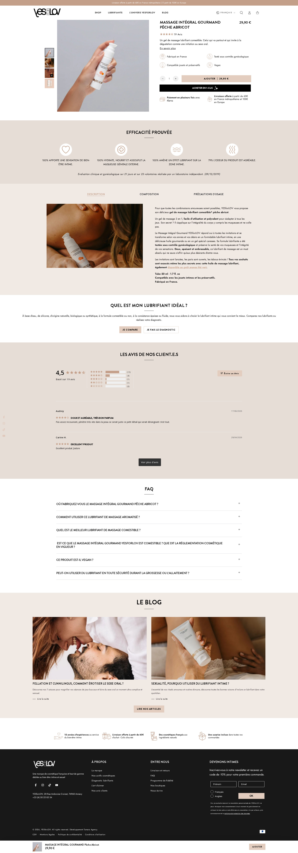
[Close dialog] (199, 391)
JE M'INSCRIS (176, 459)
